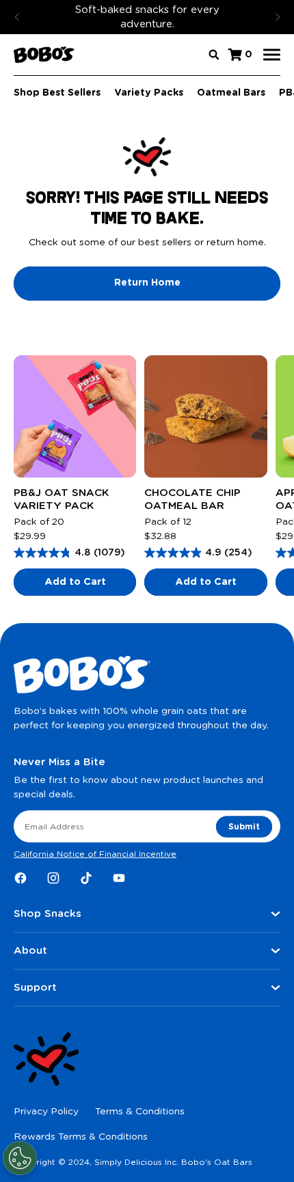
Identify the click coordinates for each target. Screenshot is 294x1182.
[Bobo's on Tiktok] (86, 878)
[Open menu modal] (271, 55)
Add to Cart (75, 582)
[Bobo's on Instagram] (53, 878)
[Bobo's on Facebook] (20, 878)
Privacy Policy (46, 1111)
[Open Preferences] (20, 1158)
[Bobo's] (44, 54)
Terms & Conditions (140, 1111)
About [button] (30, 951)
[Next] (278, 17)
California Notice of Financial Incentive (95, 854)
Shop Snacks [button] (47, 914)
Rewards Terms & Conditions (81, 1137)
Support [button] (35, 987)
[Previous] (17, 17)
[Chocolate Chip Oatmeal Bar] (205, 416)
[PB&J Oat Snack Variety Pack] (75, 416)
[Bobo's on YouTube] (119, 878)
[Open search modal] (214, 54)
